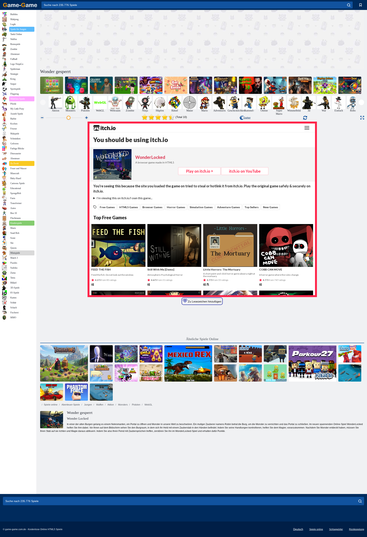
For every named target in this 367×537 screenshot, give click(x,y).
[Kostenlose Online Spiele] (20, 5)
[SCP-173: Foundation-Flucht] (275, 85)
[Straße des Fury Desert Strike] (51, 392)
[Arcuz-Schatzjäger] (225, 85)
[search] (349, 5)
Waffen (99, 404)
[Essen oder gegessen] (175, 85)
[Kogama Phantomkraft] (76, 392)
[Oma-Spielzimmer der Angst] (101, 85)
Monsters (123, 404)
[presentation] (43, 102)
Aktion (110, 404)
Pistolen (135, 404)
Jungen (88, 404)
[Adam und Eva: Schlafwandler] (101, 373)
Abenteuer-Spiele (70, 404)
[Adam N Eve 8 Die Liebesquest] (151, 373)
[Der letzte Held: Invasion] (126, 353)
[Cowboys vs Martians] (275, 373)
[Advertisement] (121, 39)
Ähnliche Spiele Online (202, 339)
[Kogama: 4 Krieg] (250, 353)
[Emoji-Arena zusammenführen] (151, 353)
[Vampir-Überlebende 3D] (250, 85)
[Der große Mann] (101, 353)
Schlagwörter (336, 529)
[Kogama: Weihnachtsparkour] (349, 353)
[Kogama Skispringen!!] (275, 353)
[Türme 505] (64, 363)
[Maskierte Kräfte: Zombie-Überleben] (225, 353)
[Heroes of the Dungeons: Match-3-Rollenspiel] (200, 85)
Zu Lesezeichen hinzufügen (204, 301)
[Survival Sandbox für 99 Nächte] (126, 85)
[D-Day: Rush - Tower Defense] (250, 373)
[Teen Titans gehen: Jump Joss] (126, 373)
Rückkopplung (356, 529)
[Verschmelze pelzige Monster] (76, 85)
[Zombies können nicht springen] (225, 373)
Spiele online (51, 404)
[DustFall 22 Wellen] (300, 85)
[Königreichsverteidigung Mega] (324, 85)
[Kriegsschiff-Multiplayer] (101, 392)
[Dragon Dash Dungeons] (349, 85)
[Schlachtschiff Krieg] (349, 373)
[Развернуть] (362, 117)
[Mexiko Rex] (188, 363)
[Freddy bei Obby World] (151, 85)
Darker (247, 117)
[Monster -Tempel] (51, 85)
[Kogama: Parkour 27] (312, 363)
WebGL (148, 404)
